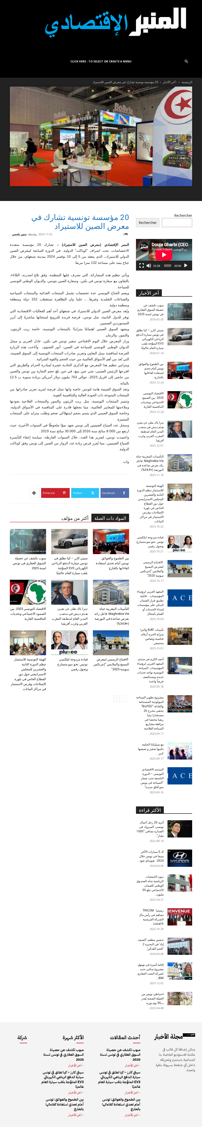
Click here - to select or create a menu (101, 61)
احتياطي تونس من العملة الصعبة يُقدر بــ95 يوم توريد (152, 998)
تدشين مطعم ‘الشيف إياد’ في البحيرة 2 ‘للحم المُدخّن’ (151, 944)
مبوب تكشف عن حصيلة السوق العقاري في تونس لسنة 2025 (29, 563)
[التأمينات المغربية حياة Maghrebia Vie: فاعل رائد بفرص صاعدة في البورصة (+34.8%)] (111, 592)
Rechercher (183, 215)
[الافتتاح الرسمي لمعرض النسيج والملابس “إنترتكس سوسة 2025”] (111, 642)
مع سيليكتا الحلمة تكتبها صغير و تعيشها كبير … (151, 749)
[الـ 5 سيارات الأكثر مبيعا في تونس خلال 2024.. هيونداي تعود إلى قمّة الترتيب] (180, 858)
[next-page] (116, 699)
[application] (164, 255)
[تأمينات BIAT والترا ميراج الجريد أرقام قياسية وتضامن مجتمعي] (180, 636)
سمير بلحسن (19, 234)
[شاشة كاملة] (141, 265)
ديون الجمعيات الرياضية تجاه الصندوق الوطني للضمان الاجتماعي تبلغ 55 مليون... (150, 885)
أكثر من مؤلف (74, 518)
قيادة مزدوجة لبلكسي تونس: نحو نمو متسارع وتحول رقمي (72, 664)
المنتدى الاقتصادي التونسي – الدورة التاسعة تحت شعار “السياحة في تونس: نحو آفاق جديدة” (152, 778)
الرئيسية (187, 82)
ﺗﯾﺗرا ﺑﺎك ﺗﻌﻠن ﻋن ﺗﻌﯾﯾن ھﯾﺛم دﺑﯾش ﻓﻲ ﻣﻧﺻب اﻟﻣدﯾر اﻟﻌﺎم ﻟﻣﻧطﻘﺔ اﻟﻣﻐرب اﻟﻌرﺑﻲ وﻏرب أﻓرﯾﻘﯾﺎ (150, 431)
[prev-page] (124, 699)
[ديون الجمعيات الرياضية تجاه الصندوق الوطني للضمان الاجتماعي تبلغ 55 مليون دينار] (180, 883)
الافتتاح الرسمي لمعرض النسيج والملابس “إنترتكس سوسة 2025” (111, 664)
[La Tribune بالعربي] (101, 27)
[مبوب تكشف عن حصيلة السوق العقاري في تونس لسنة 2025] (28, 541)
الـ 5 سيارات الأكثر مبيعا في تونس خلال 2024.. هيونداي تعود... (150, 856)
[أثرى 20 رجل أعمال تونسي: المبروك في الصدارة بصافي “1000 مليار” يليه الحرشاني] (180, 828)
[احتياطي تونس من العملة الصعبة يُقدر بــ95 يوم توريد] (180, 998)
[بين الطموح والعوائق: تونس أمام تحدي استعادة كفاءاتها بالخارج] (111, 541)
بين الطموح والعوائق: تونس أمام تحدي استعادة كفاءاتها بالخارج (112, 563)
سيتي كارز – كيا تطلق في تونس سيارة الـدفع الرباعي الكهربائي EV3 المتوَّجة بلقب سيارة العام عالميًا (150, 339)
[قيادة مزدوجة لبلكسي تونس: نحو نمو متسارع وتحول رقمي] (69, 642)
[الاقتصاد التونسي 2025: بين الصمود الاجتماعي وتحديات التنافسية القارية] (28, 592)
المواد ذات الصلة (110, 518)
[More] (34, 493)
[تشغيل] (185, 265)
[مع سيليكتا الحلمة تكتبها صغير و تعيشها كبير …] (180, 751)
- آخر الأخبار (170, 82)
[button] (186, 61)
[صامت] (148, 265)
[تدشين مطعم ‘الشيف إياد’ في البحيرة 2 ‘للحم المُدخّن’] (180, 946)
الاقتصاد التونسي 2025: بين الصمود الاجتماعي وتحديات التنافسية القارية (28, 613)
